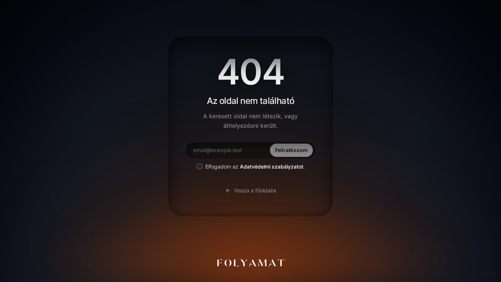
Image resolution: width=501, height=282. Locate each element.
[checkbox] (199, 166)
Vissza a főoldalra (255, 190)
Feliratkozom (291, 150)
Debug (488, 273)
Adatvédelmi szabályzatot (271, 166)
